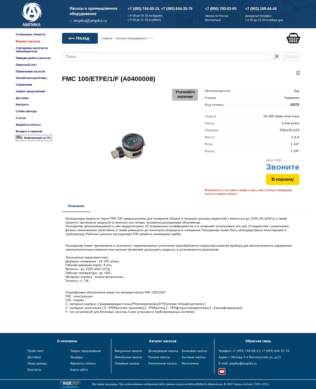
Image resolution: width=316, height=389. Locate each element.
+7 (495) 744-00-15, (144, 9)
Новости (39, 34)
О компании (24, 34)
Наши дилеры (37, 363)
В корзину (283, 179)
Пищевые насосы (127, 363)
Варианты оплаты (28, 124)
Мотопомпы (190, 363)
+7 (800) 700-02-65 (220, 9)
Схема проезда (26, 111)
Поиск (291, 56)
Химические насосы (162, 363)
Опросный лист (26, 64)
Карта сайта (79, 369)
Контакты (22, 104)
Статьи (20, 118)
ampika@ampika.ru (90, 21)
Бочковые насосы (194, 351)
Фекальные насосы (128, 357)
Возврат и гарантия (29, 131)
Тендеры (76, 357)
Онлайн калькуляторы (31, 78)
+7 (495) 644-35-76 (176, 9)
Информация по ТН (37, 138)
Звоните (282, 166)
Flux (296, 90)
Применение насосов (30, 71)
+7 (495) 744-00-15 (246, 351)
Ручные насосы (159, 357)
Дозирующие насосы (163, 351)
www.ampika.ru (197, 384)
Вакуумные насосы (128, 351)
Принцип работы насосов (33, 58)
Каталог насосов (28, 41)
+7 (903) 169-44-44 (261, 9)
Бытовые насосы (193, 357)
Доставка (22, 98)
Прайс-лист (36, 351)
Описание (76, 206)
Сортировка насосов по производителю (32, 50)
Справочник (24, 84)
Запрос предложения (30, 91)
